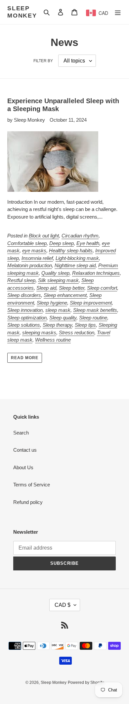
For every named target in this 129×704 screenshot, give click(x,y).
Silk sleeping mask (58, 280)
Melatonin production (29, 265)
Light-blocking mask (77, 258)
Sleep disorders (24, 295)
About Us (23, 467)
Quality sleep (55, 273)
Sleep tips (85, 325)
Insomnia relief (37, 258)
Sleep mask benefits (95, 310)
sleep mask (57, 310)
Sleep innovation (25, 310)
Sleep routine (93, 317)
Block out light (44, 235)
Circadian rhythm (80, 235)
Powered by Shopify (86, 682)
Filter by (43, 61)
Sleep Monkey (22, 12)
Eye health (87, 243)
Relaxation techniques (96, 273)
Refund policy (28, 502)
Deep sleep (61, 243)
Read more (24, 357)
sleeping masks (39, 332)
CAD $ (62, 605)
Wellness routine (53, 340)
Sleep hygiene (52, 303)
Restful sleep (21, 280)
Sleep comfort (102, 288)
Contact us (25, 450)
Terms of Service (31, 484)
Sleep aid (46, 288)
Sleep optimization (27, 317)
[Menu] (118, 12)
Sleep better (71, 288)
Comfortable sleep (27, 243)
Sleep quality (62, 317)
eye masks (34, 250)
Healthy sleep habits (71, 250)
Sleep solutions (23, 325)
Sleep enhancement (65, 295)
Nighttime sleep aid (75, 265)
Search (21, 432)
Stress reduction (76, 332)
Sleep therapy (57, 325)
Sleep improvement (91, 303)
